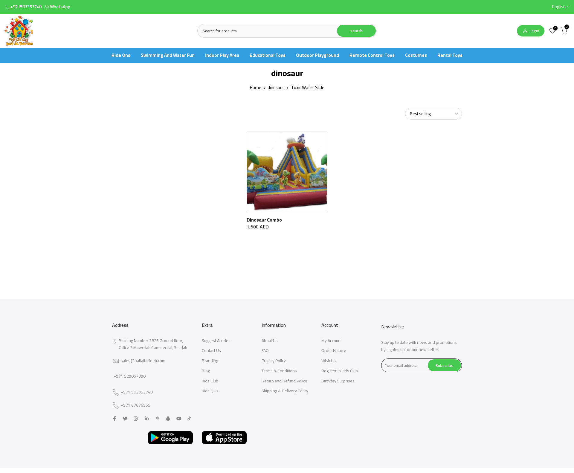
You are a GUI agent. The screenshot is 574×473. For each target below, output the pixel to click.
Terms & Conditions (279, 371)
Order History (333, 350)
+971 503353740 (137, 392)
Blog (206, 371)
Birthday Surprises (338, 381)
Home (255, 87)
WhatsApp (60, 6)
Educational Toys (268, 55)
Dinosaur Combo (264, 219)
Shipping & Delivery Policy (285, 391)
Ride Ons (121, 55)
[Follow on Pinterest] (157, 418)
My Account (331, 340)
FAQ (265, 350)
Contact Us (211, 350)
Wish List (329, 360)
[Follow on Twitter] (125, 418)
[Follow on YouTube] (178, 418)
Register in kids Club (339, 371)
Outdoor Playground (317, 55)
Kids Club (210, 381)
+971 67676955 (135, 405)
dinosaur (276, 87)
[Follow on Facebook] (114, 418)
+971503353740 (26, 6)
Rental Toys (449, 55)
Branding (210, 360)
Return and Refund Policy (284, 381)
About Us (270, 340)
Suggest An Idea (216, 340)
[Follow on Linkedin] (146, 418)
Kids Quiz (210, 391)
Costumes (416, 55)
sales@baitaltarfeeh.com (143, 360)
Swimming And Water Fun (168, 55)
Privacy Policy (274, 360)
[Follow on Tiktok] (189, 418)
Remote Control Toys (372, 55)
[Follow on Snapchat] (168, 418)
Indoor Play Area (222, 55)
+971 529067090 (130, 376)
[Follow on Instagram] (136, 418)
